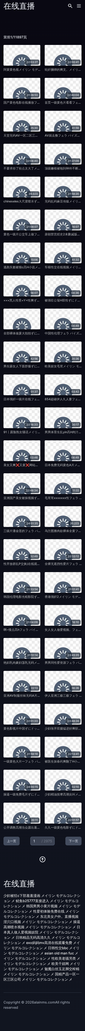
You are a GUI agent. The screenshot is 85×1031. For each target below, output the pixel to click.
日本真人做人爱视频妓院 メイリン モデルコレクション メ (41, 932)
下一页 (73, 841)
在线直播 (19, 6)
